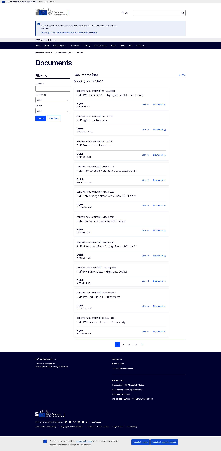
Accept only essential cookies (164, 442)
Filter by (41, 75)
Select (39, 100)
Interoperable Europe (121, 394)
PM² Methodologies (63, 53)
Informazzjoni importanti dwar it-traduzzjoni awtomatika (77, 33)
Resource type (41, 95)
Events (113, 46)
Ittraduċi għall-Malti (48, 33)
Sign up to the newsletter (122, 368)
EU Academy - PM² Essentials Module (128, 385)
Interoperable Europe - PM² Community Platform (132, 399)
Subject (38, 106)
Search (41, 118)
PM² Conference (100, 46)
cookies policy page (84, 441)
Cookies (90, 426)
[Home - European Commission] (54, 11)
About (46, 46)
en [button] (126, 13)
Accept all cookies (140, 442)
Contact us (140, 46)
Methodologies (59, 46)
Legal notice (118, 426)
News (123, 46)
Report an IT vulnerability (45, 426)
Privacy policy (103, 426)
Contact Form (118, 364)
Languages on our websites (71, 426)
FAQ (130, 46)
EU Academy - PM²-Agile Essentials (127, 389)
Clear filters (53, 118)
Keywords (39, 84)
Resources (75, 46)
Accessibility (132, 426)
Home (38, 46)
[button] (145, 104)
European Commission (43, 53)
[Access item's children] (67, 45)
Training (87, 46)
